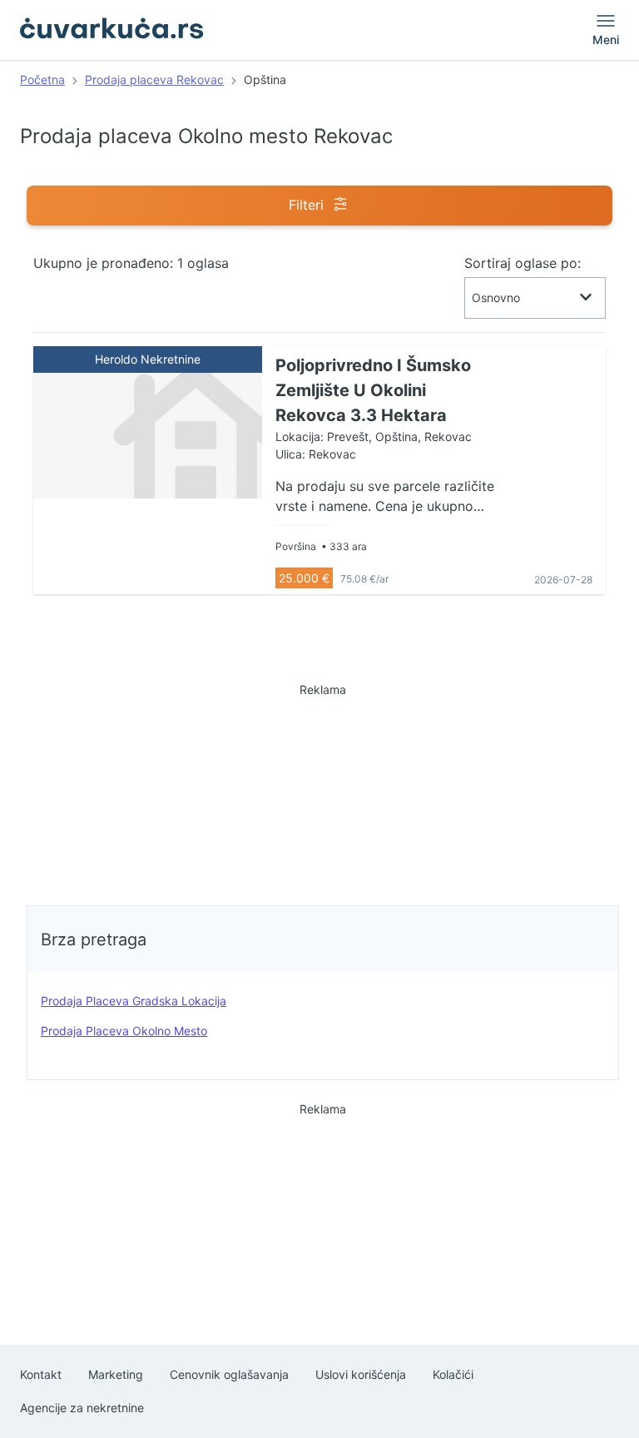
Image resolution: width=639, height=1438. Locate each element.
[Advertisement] (323, 790)
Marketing (115, 1374)
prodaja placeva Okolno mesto (124, 1031)
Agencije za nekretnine (82, 1408)
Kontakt (41, 1374)
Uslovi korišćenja (360, 1374)
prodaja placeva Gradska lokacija (133, 1001)
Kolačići (453, 1374)
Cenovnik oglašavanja (229, 1374)
